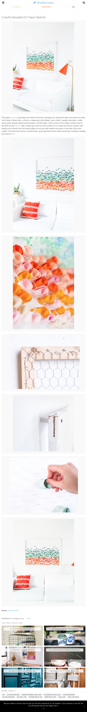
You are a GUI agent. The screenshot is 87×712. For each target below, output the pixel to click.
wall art (14, 117)
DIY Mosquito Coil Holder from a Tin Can (64, 629)
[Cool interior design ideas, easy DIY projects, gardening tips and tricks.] (43, 4)
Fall (73, 7)
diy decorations (8, 697)
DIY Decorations (13, 695)
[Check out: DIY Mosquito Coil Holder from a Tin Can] (64, 636)
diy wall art (21, 697)
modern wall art (35, 697)
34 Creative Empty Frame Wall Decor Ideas (22, 671)
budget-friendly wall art (31, 695)
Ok (44, 708)
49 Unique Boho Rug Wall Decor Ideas (22, 650)
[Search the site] (84, 3)
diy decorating (69, 695)
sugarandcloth (13, 610)
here (13, 134)
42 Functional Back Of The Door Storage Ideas (64, 671)
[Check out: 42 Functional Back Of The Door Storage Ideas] (64, 678)
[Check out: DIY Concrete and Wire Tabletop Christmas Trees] (64, 657)
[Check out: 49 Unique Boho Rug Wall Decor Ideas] (22, 657)
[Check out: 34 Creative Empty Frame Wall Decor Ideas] (22, 678)
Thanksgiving (46, 7)
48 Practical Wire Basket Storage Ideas (22, 629)
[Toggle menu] (3, 3)
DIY (3, 695)
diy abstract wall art (52, 695)
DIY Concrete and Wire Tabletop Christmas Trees (64, 650)
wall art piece (73, 697)
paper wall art (50, 697)
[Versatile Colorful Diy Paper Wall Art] (43, 111)
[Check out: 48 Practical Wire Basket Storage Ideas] (22, 636)
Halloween (16, 7)
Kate (28, 618)
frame (18, 126)
